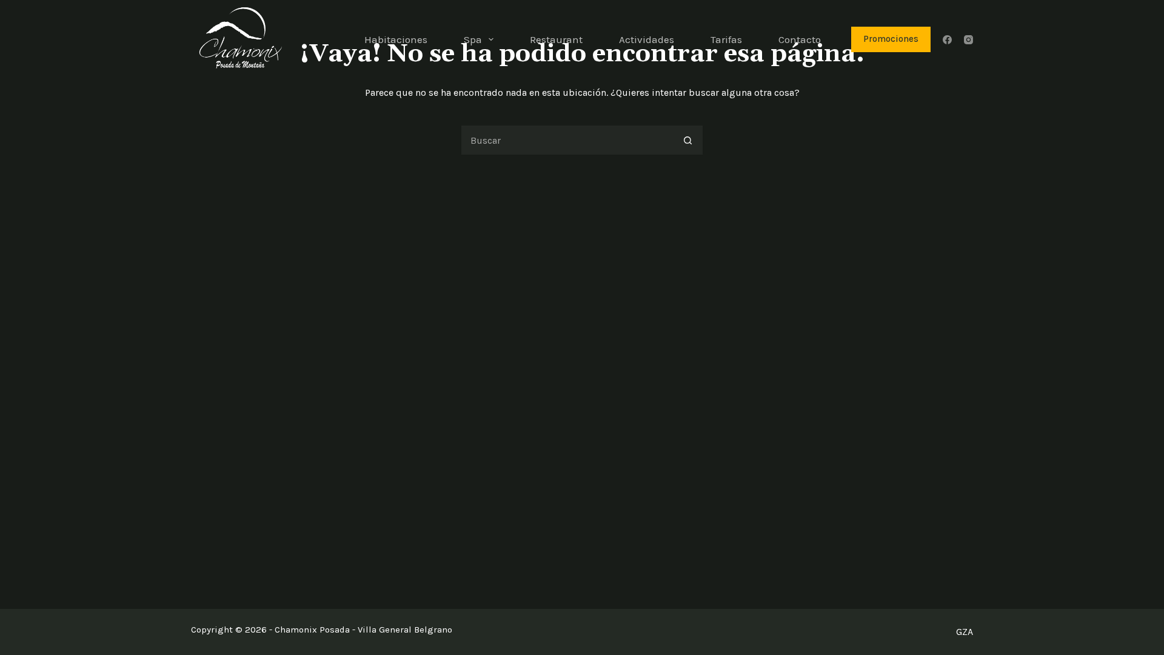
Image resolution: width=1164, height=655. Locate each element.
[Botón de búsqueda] (688, 140)
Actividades (646, 39)
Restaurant (556, 39)
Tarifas (726, 39)
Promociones (890, 38)
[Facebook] (947, 39)
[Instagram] (968, 39)
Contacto (799, 39)
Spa (473, 39)
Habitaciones (395, 39)
